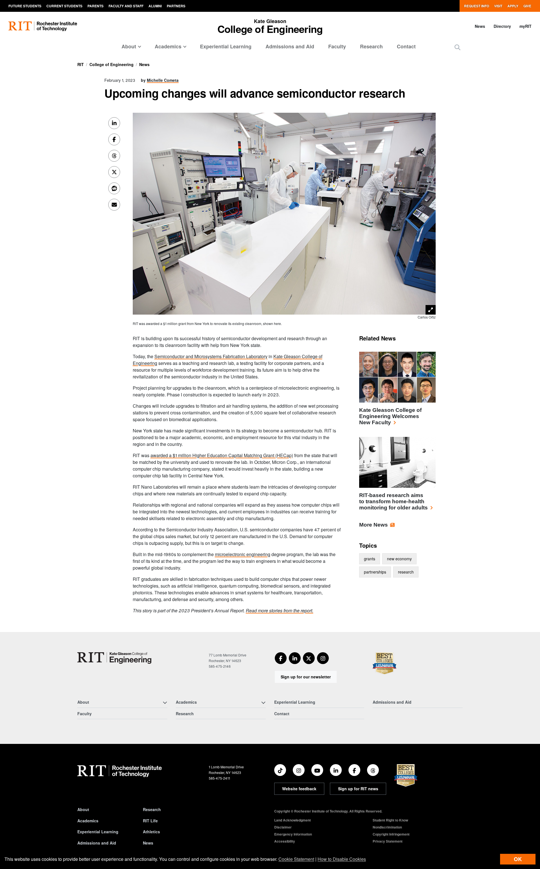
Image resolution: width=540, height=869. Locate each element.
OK (518, 859)
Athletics (151, 831)
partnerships (375, 572)
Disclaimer (283, 827)
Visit (498, 5)
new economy (399, 558)
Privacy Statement (387, 841)
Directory (502, 26)
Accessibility (284, 841)
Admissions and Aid (290, 46)
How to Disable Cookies (342, 859)
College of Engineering (111, 64)
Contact (406, 46)
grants (369, 558)
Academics (87, 820)
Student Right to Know (390, 820)
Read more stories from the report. (279, 610)
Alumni (155, 5)
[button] (457, 47)
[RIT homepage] (42, 26)
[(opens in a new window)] (281, 658)
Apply (512, 5)
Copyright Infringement (391, 834)
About (83, 809)
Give (527, 5)
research (406, 572)
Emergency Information (293, 834)
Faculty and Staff (126, 5)
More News (373, 525)
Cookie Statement (296, 859)
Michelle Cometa (163, 80)
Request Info (476, 5)
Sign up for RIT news (358, 788)
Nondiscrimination (387, 827)
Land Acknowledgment (292, 820)
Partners (176, 5)
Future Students (24, 5)
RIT (80, 64)
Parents (95, 5)
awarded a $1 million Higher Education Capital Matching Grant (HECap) (221, 455)
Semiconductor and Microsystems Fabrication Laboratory (210, 356)
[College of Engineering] (114, 658)
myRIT (525, 26)
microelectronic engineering (242, 554)
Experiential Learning (225, 46)
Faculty (337, 46)
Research (371, 46)
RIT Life (150, 820)
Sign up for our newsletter (306, 677)
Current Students (64, 5)
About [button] (129, 46)
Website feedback (299, 788)
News (480, 26)
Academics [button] (168, 46)
